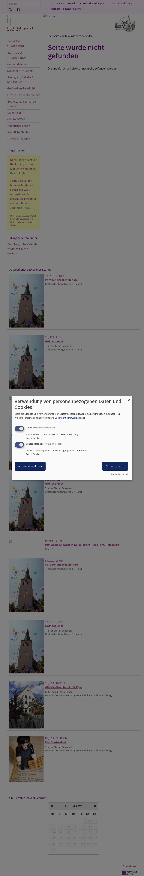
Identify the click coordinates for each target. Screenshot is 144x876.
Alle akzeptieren (115, 466)
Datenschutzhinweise (67, 418)
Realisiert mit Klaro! (119, 474)
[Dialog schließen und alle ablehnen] (129, 398)
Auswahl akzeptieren (30, 466)
